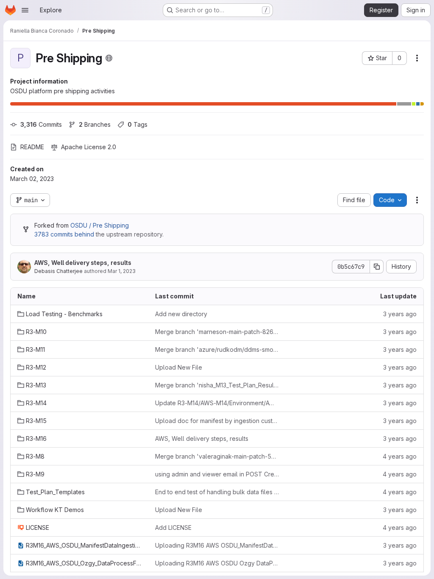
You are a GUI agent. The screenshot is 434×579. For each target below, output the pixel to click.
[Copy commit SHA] (377, 266)
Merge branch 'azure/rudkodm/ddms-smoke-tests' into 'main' (217, 349)
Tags (137, 124)
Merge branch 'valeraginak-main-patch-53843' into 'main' (217, 456)
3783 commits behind (64, 234)
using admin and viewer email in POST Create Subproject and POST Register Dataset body (217, 474)
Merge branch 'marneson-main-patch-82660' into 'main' (217, 331)
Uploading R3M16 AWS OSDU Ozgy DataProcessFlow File (217, 563)
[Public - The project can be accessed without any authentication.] (109, 58)
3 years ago (400, 313)
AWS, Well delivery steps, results (82, 262)
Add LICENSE (173, 527)
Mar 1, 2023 (122, 271)
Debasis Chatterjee (58, 271)
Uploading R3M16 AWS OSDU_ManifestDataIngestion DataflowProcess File (217, 545)
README (32, 146)
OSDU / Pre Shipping (99, 225)
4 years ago (400, 456)
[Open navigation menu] (25, 10)
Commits (41, 124)
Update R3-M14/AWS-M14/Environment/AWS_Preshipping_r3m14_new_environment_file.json (217, 402)
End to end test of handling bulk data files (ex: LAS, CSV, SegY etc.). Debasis (217, 491)
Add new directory (181, 313)
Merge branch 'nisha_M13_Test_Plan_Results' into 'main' (217, 385)
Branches (95, 124)
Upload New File (178, 367)
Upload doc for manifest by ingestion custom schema (217, 420)
